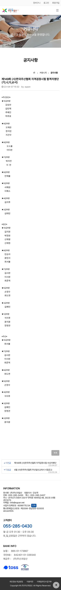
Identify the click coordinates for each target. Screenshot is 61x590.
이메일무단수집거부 (44, 582)
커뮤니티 (43, 73)
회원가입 (55, 3)
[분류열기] (57, 10)
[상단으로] (56, 585)
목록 (55, 453)
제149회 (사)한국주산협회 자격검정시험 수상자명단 (35, 463)
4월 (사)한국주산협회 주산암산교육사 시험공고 (33, 470)
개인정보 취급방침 (16, 582)
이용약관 (30, 582)
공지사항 (54, 73)
